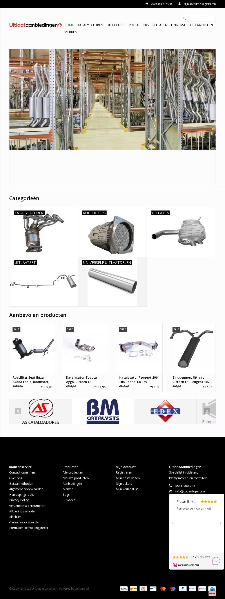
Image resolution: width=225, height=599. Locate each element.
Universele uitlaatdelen (192, 25)
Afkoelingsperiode (22, 511)
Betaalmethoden (21, 483)
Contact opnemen (22, 472)
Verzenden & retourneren (27, 506)
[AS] (40, 411)
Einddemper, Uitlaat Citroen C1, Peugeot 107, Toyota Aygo (191, 379)
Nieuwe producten (76, 478)
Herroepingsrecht (21, 494)
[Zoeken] (183, 18)
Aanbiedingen (72, 483)
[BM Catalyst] (103, 411)
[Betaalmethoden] (123, 588)
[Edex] (165, 411)
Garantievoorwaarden (24, 522)
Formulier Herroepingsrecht (28, 528)
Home (69, 25)
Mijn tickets (124, 483)
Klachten (15, 517)
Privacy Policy (19, 500)
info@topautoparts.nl (190, 491)
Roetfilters (139, 25)
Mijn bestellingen (128, 478)
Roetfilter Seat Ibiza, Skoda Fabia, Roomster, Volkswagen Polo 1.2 (31, 379)
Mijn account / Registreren (199, 4)
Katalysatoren (90, 25)
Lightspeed (82, 588)
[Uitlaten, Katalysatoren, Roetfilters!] (36, 25)
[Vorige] (18, 114)
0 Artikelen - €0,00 (162, 4)
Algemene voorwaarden (26, 489)
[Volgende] (207, 114)
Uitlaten (159, 25)
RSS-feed (69, 500)
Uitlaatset (116, 25)
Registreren (124, 472)
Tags (66, 494)
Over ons (15, 478)
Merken (70, 32)
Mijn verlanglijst (127, 489)
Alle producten (73, 472)
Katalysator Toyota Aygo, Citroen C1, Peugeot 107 (81, 379)
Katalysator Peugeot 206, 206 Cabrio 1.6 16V (138, 379)
